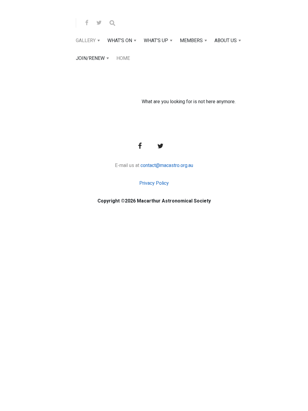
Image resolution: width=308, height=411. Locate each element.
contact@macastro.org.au (166, 165)
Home (123, 58)
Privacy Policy (154, 183)
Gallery (86, 40)
